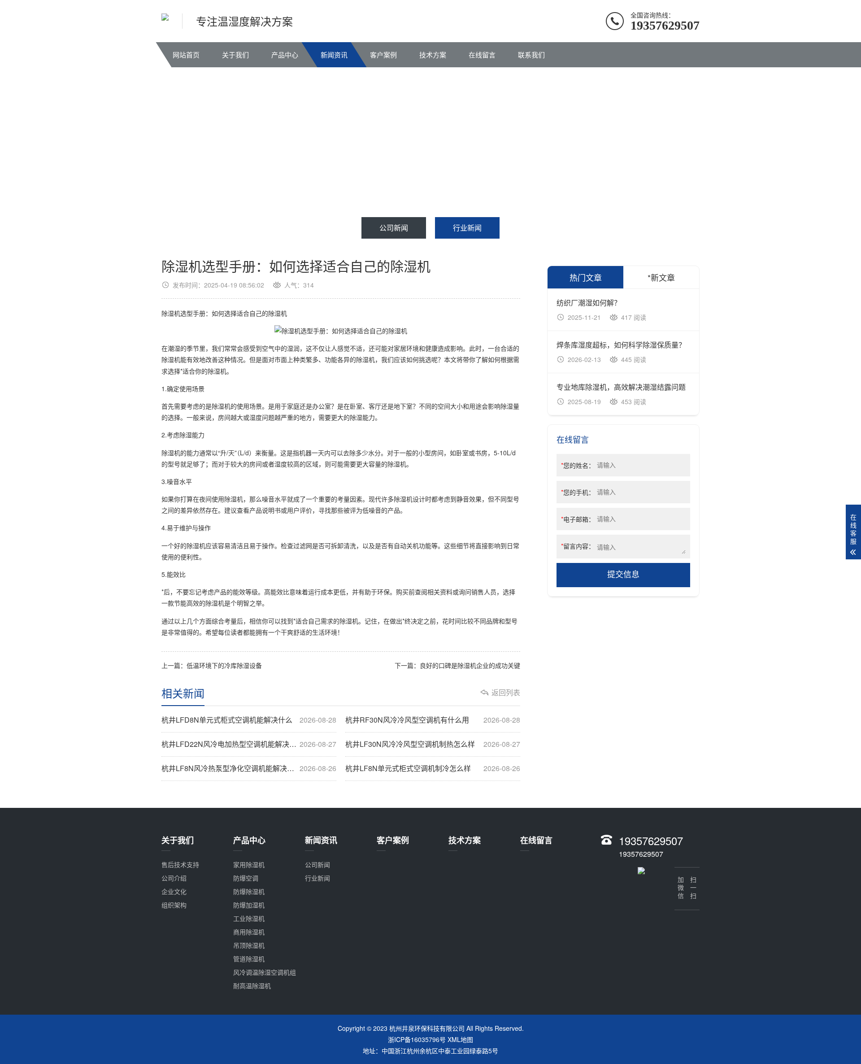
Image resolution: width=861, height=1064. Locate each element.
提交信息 (623, 574)
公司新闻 (393, 227)
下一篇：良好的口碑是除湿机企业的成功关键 (457, 665)
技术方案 (432, 54)
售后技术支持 (180, 864)
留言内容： (578, 545)
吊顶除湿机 (249, 945)
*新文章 (661, 277)
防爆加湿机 (249, 904)
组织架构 (174, 904)
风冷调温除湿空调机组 (264, 972)
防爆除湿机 (249, 891)
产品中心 (284, 54)
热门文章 (586, 277)
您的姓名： (578, 465)
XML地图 (460, 1039)
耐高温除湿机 (252, 985)
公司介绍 (174, 877)
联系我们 (531, 54)
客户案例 (383, 54)
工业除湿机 (249, 918)
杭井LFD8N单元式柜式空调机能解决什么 (248, 720)
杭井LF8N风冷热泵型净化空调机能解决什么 (248, 768)
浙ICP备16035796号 (417, 1039)
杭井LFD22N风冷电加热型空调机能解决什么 (248, 744)
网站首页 (186, 54)
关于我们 (235, 54)
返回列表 (505, 693)
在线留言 (482, 54)
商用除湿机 (249, 931)
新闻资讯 (334, 54)
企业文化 (174, 891)
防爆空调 (245, 877)
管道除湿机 (249, 958)
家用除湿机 (249, 864)
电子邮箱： (578, 519)
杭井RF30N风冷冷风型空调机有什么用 (432, 720)
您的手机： (578, 492)
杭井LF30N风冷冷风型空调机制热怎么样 (432, 744)
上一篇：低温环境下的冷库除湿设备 (211, 665)
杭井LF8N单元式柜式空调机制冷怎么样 (432, 768)
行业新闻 (467, 227)
